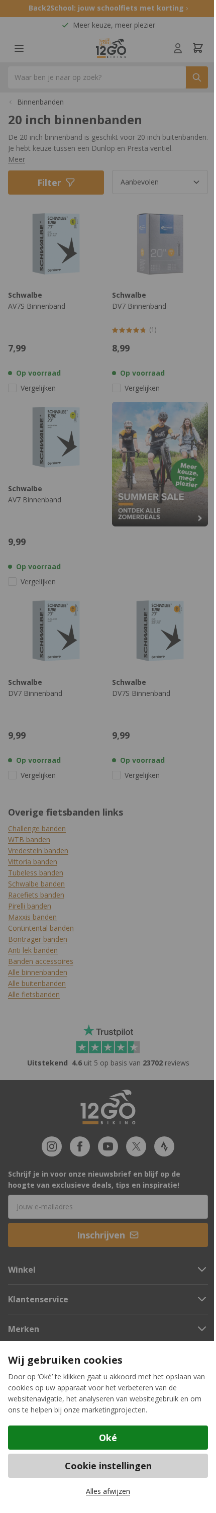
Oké (108, 1438)
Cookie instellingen (108, 1466)
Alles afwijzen (108, 1491)
